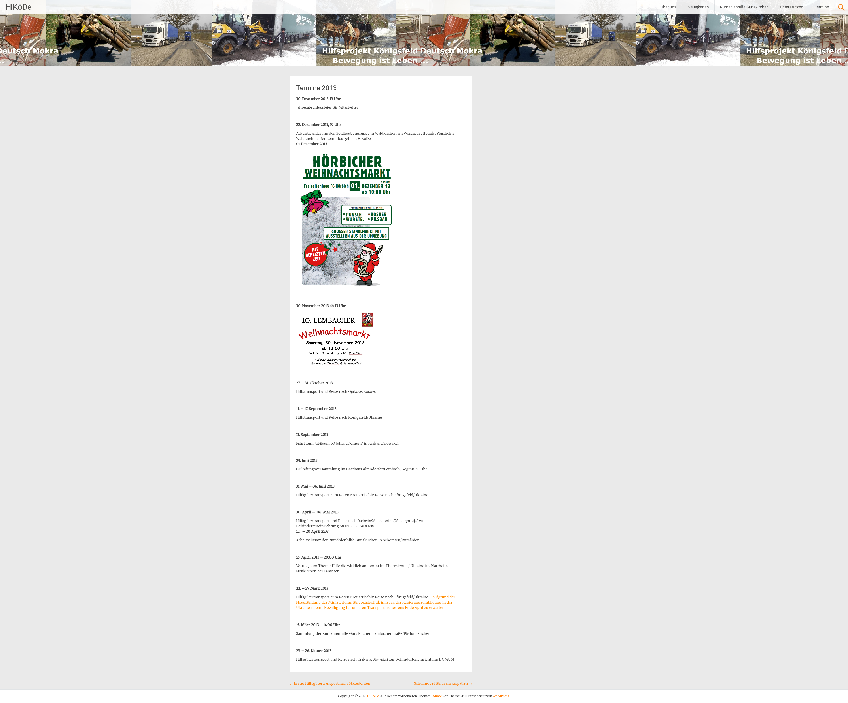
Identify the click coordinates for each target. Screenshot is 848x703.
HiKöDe (19, 7)
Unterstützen (791, 7)
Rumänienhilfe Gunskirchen (744, 7)
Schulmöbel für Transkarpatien (443, 683)
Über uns (668, 7)
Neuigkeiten (698, 7)
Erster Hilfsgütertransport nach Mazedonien (330, 683)
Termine (821, 7)
